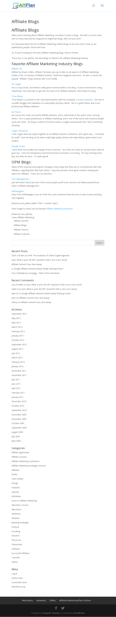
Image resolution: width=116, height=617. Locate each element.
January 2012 (17, 366)
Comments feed (19, 582)
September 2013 (19, 313)
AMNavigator (18, 191)
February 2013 (18, 331)
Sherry (14, 302)
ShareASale (17, 544)
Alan (14, 293)
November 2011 (19, 375)
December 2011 (19, 370)
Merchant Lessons (20, 505)
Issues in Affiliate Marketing (24, 500)
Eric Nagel (16, 84)
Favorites (16, 487)
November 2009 (19, 419)
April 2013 (16, 322)
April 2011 (16, 388)
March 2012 (17, 357)
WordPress (79, 613)
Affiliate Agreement (20, 452)
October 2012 (18, 340)
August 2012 (17, 349)
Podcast (15, 527)
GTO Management (20, 179)
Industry (15, 492)
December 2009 (19, 414)
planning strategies (20, 522)
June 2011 (16, 384)
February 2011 (18, 392)
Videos (15, 562)
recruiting (16, 531)
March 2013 (17, 327)
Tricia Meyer (17, 96)
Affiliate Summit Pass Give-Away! (27, 264)
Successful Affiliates (21, 553)
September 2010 (19, 410)
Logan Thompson (20, 130)
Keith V (15, 289)
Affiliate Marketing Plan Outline (75, 600)
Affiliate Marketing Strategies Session (29, 465)
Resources (16, 540)
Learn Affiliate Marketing (23, 217)
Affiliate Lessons (19, 456)
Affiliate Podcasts (22, 234)
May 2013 (16, 318)
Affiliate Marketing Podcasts (59, 208)
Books (15, 474)
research (16, 535)
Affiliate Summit (21, 220)
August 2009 (17, 432)
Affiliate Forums (21, 229)
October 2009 (18, 423)
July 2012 (16, 353)
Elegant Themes (51, 613)
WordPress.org (18, 586)
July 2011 (16, 379)
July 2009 (16, 436)
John (14, 297)
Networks (16, 513)
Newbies (16, 518)
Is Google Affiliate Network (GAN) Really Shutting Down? (37, 268)
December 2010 (19, 401)
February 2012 (18, 362)
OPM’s (53, 600)
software (16, 548)
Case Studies (17, 478)
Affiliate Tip (17, 68)
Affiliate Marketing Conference (25, 461)
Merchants (16, 509)
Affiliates (16, 470)
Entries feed (17, 578)
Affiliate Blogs (20, 225)
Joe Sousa (16, 111)
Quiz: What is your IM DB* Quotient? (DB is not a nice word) (39, 260)
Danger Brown (18, 146)
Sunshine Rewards (84, 99)
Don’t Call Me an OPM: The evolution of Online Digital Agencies (41, 255)
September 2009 (19, 427)
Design (15, 483)
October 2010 (18, 405)
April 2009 (16, 441)
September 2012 (19, 344)
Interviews (16, 496)
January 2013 (17, 335)
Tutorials (16, 557)
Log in (14, 573)
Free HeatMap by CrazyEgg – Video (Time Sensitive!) (35, 273)
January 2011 (17, 397)
